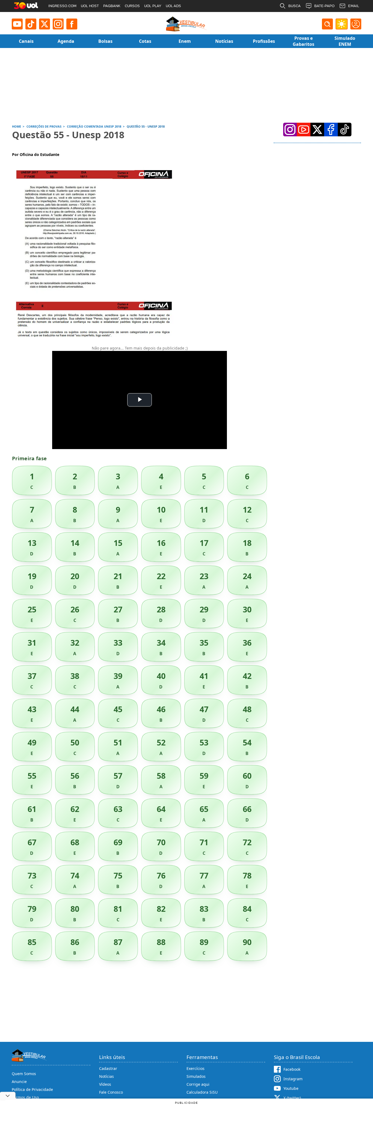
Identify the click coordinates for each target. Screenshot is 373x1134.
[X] (44, 24)
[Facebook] (331, 129)
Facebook (291, 1069)
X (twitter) (292, 1097)
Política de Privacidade (32, 1089)
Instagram (293, 1078)
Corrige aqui (198, 1084)
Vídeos (105, 1084)
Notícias (106, 1076)
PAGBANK (111, 6)
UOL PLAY (152, 6)
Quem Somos (24, 1073)
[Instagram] (58, 24)
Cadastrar (108, 1068)
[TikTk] (344, 129)
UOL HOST (90, 6)
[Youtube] (17, 24)
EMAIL (353, 6)
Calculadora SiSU (202, 1092)
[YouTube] (303, 129)
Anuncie (19, 1081)
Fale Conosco (111, 1092)
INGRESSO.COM (62, 6)
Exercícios (196, 1068)
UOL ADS (173, 6)
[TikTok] (30, 24)
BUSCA (294, 6)
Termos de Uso (25, 1097)
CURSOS (132, 6)
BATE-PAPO (324, 6)
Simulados (196, 1076)
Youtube (290, 1088)
